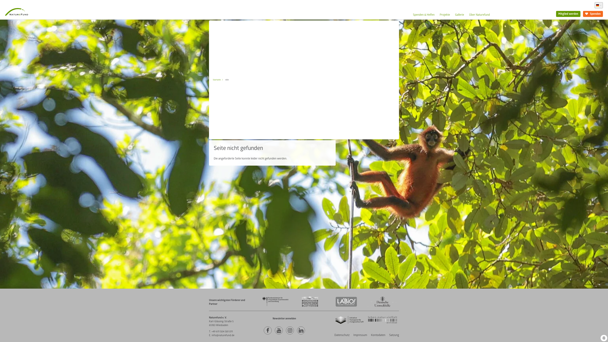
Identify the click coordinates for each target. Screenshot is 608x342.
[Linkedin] (301, 330)
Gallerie (459, 14)
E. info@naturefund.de (221, 335)
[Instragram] (290, 330)
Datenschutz (342, 335)
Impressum (360, 335)
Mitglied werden (568, 14)
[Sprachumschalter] (599, 5)
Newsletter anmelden (284, 318)
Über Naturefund (479, 14)
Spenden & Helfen (424, 14)
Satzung (394, 335)
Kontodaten (378, 335)
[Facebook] (268, 330)
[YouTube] (279, 330)
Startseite (217, 80)
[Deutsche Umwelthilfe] (382, 306)
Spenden (595, 14)
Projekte (445, 14)
